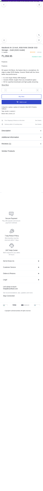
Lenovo (10, 113)
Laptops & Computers (19, 107)
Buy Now (21, 96)
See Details (38, 120)
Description (6, 131)
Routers (34, 107)
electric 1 (7, 111)
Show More (5, 85)
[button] (39, 35)
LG (14, 113)
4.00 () (39, 52)
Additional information (10, 137)
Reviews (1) (6, 144)
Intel (7, 113)
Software (4, 109)
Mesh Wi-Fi (29, 107)
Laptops (5, 52)
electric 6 (12, 111)
